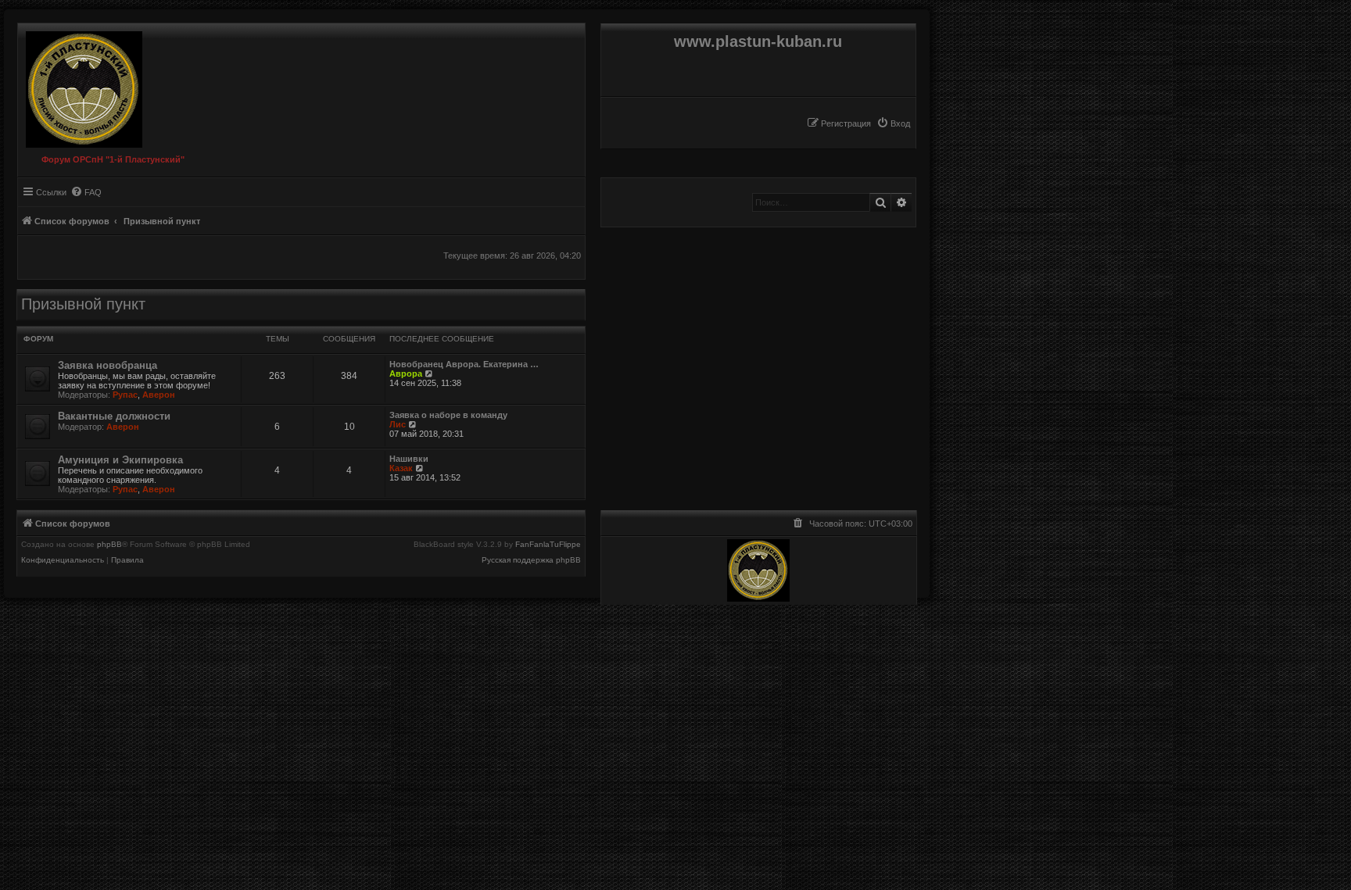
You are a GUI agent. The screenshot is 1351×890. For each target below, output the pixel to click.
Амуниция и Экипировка (120, 460)
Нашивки (408, 458)
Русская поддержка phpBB (531, 560)
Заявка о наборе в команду (448, 415)
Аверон (158, 394)
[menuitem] (893, 123)
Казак (401, 468)
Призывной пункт (83, 304)
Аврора (405, 373)
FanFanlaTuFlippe (548, 545)
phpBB (109, 545)
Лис (397, 424)
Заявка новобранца (107, 365)
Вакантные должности (114, 416)
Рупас (125, 394)
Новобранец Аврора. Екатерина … (464, 364)
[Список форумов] (80, 85)
